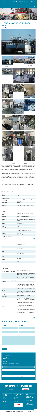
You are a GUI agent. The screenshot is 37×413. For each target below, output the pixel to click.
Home (4, 397)
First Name (4, 325)
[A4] (18, 82)
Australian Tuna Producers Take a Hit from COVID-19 (29, 398)
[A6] (7, 98)
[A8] (29, 98)
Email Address (4, 330)
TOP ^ (34, 207)
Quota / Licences (6, 358)
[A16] (18, 145)
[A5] (29, 82)
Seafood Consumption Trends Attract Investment (29, 402)
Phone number (22, 330)
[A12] (7, 129)
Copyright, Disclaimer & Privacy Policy (18, 411)
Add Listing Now (18, 376)
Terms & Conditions (7, 411)
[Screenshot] (7, 64)
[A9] (7, 113)
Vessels (15, 400)
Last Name (21, 325)
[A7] (18, 91)
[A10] (18, 113)
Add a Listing (18, 405)
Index (2, 411)
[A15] (7, 145)
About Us (4, 398)
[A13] (18, 129)
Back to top (31, 411)
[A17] (29, 145)
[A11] (29, 110)
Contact (34, 6)
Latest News (5, 400)
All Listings (5, 357)
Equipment (5, 361)
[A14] (29, 129)
